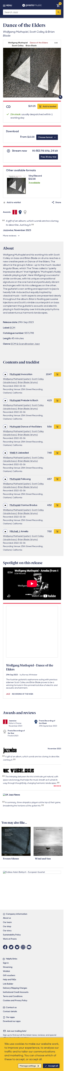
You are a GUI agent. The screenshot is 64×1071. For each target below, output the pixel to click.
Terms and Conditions (12, 996)
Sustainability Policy (12, 934)
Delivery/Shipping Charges (15, 988)
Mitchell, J (15, 531)
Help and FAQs (9, 979)
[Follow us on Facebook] (6, 947)
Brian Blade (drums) (28, 382)
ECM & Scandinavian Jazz (25, 343)
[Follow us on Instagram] (24, 947)
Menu (9, 5)
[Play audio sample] (5, 374)
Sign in (6, 963)
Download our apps (12, 1021)
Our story (7, 930)
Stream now (19, 151)
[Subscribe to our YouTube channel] (30, 947)
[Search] (58, 12)
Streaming (7, 967)
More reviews (9, 235)
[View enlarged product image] (32, 69)
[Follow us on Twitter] (12, 947)
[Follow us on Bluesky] (18, 947)
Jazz (8, 693)
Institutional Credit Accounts (15, 992)
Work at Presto (10, 939)
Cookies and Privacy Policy (15, 1000)
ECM (12, 327)
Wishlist (6, 971)
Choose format (45, 137)
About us (7, 918)
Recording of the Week (22, 693)
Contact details (10, 1011)
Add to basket (49, 106)
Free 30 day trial (48, 156)
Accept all (53, 1065)
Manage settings (28, 1065)
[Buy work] (57, 374)
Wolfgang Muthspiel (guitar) (17, 379)
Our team (7, 922)
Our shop (7, 926)
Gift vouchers (9, 975)
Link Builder (8, 984)
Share (58, 202)
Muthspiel (15, 374)
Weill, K (13, 452)
